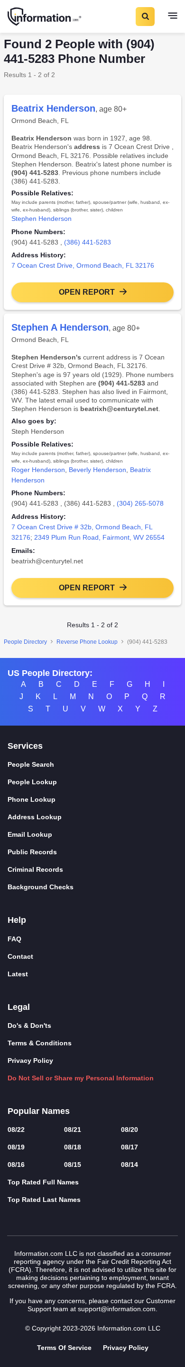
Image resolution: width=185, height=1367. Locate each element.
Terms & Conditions (40, 1043)
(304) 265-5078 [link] (140, 503)
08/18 (72, 1147)
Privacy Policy (30, 1060)
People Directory (25, 642)
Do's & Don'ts (29, 1025)
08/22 (16, 1129)
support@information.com (117, 1309)
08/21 (72, 1129)
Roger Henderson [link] (38, 469)
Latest (18, 974)
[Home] (45, 16)
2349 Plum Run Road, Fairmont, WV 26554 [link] (99, 537)
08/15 (72, 1164)
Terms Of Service (64, 1347)
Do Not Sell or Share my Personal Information (81, 1078)
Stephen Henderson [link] (41, 218)
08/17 (129, 1147)
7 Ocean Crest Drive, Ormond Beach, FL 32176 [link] (82, 265)
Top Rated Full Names (43, 1182)
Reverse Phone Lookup (87, 642)
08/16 (16, 1164)
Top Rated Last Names (44, 1199)
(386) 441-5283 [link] (87, 242)
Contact (20, 956)
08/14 (129, 1164)
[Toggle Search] (145, 16)
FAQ (14, 939)
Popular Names (39, 1111)
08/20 (129, 1129)
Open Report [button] (87, 292)
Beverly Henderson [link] (97, 469)
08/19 (16, 1147)
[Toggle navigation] (172, 16)
